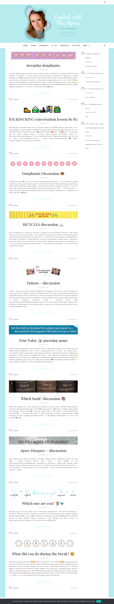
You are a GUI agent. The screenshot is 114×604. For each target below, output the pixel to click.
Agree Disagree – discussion (43, 450)
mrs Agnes (15, 99)
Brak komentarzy (73, 99)
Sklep (85, 45)
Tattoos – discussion (43, 283)
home (25, 45)
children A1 (43, 45)
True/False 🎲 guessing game (43, 340)
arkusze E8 (64, 45)
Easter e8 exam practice (95, 73)
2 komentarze (74, 374)
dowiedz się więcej (43, 93)
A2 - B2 (33, 62)
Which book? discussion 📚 (43, 398)
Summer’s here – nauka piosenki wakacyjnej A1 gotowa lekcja (94, 128)
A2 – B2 (54, 45)
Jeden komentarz (73, 205)
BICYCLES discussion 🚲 (43, 224)
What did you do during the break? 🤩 (43, 553)
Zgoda (99, 601)
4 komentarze (74, 588)
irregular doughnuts (43, 65)
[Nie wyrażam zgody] (112, 601)
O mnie (33, 45)
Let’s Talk (76, 45)
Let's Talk (51, 62)
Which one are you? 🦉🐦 (43, 503)
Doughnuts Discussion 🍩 (43, 173)
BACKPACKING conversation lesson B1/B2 (43, 119)
